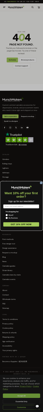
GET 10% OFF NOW (21, 224)
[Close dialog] (41, 183)
